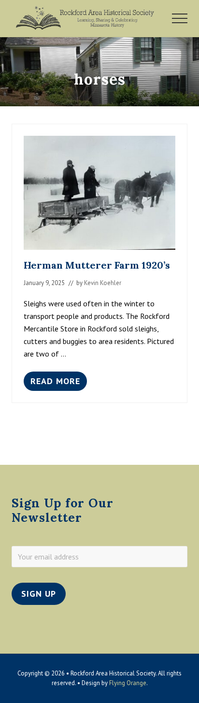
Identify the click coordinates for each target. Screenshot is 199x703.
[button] (179, 18)
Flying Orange (127, 683)
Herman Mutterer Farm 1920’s (97, 265)
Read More (55, 383)
